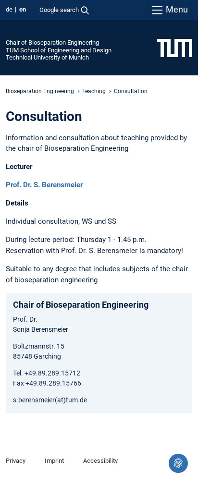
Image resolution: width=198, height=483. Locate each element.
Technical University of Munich (47, 57)
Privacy (15, 460)
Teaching (94, 91)
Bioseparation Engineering (40, 91)
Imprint (54, 460)
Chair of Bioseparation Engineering (52, 42)
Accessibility (100, 460)
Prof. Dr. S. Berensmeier (44, 185)
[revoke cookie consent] (178, 463)
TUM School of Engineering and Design (58, 50)
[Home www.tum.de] (174, 47)
